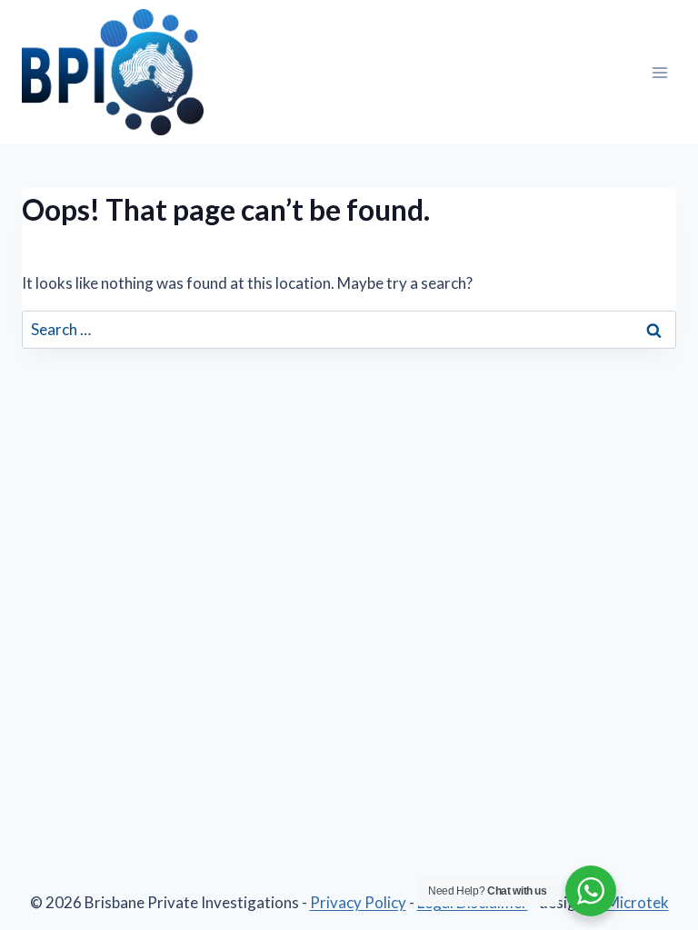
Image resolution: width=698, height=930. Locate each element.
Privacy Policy (358, 902)
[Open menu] (659, 72)
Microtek (637, 902)
